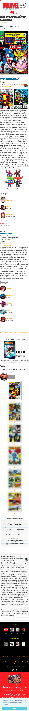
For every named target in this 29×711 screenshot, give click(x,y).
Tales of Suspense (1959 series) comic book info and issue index (14, 332)
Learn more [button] (5, 704)
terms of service (17, 666)
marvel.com (24, 666)
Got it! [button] (14, 708)
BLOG (9, 661)
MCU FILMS (14, 661)
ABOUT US (20, 661)
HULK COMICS (18, 656)
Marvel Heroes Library (13, 687)
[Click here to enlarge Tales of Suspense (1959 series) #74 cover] (14, 74)
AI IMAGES (4, 661)
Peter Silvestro (4, 244)
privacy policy (11, 666)
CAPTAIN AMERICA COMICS (8, 656)
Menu (4, 1)
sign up (5, 666)
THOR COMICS (17, 658)
